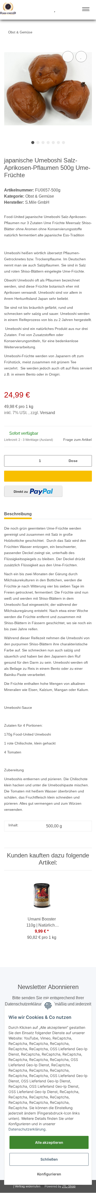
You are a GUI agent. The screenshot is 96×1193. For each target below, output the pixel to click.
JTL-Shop (69, 1186)
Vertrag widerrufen (27, 1186)
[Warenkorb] (64, 10)
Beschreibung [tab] (18, 514)
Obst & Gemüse (39, 196)
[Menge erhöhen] (86, 460)
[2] (33, 491)
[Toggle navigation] (86, 9)
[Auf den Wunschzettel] (81, 56)
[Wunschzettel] (55, 10)
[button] (35, 10)
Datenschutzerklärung (27, 1129)
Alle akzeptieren (49, 1142)
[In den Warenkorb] (48, 476)
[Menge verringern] (9, 460)
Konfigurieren (49, 1174)
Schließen (49, 1159)
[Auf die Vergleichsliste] (67, 56)
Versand (47, 413)
